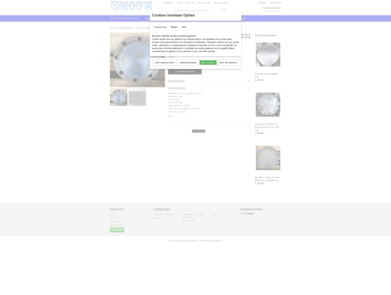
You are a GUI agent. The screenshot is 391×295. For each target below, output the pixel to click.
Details (174, 27)
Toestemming (160, 27)
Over (184, 27)
